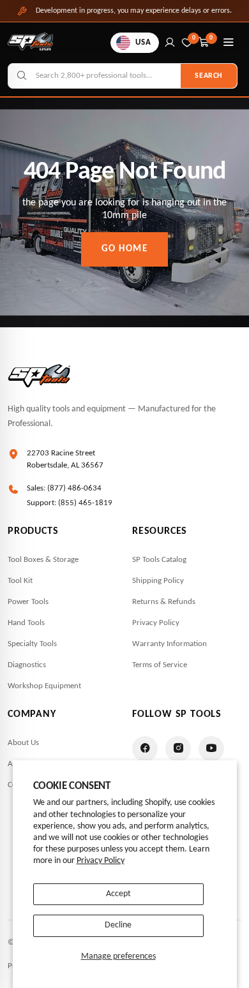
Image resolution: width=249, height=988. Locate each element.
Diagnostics (27, 665)
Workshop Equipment (44, 686)
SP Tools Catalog (159, 560)
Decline (118, 925)
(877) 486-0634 (74, 488)
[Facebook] (145, 749)
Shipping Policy (158, 581)
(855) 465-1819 (85, 503)
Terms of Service (159, 665)
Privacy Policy (100, 861)
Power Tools (28, 602)
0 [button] (211, 37)
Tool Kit (20, 581)
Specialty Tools (32, 644)
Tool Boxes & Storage (43, 560)
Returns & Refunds (163, 602)
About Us (23, 743)
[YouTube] (211, 749)
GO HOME (125, 249)
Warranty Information (169, 644)
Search (209, 76)
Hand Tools (26, 623)
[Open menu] (228, 42)
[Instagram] (178, 749)
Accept (118, 894)
